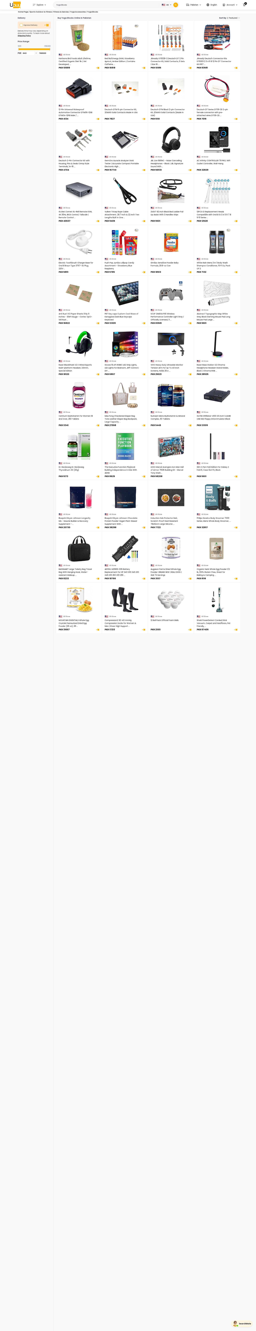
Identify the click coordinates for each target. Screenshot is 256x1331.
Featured (233, 18)
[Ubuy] (15, 4)
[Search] (175, 5)
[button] (193, 5)
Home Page (23, 12)
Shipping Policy (24, 35)
